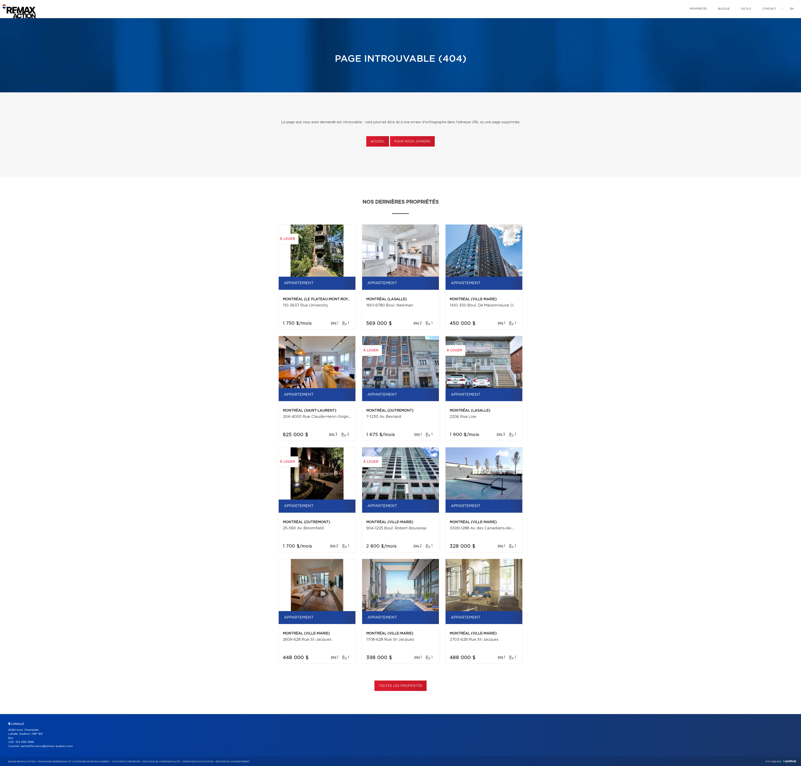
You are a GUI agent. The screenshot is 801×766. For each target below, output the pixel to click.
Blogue (724, 9)
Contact (769, 9)
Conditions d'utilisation (197, 762)
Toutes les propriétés (401, 685)
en (792, 9)
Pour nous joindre (412, 141)
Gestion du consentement (232, 762)
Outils (746, 9)
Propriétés (698, 9)
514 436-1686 (24, 742)
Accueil (377, 141)
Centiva (789, 761)
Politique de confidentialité (161, 762)
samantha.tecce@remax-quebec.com (46, 746)
